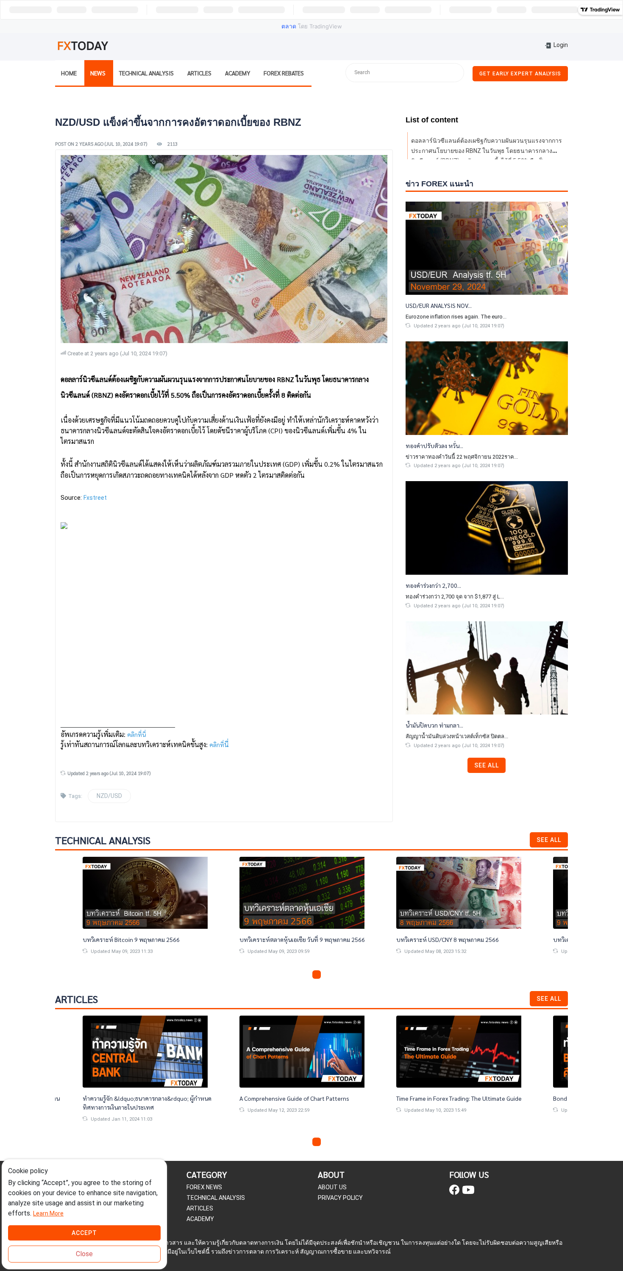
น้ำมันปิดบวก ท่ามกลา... (434, 725)
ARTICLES (199, 1208)
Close (84, 1254)
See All (486, 765)
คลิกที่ (216, 744)
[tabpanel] (311, 912)
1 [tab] (296, 974)
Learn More (48, 1213)
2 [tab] (306, 974)
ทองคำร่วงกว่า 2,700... (433, 585)
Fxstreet (95, 497)
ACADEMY (200, 1219)
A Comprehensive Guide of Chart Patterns (294, 1098)
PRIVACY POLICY (340, 1197)
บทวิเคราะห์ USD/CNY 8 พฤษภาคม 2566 (447, 939)
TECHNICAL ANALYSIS (215, 1197)
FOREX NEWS (204, 1187)
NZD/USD (109, 795)
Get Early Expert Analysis (520, 74)
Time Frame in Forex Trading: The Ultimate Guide (459, 1098)
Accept (84, 1232)
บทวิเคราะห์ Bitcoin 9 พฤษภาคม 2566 (131, 939)
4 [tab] (327, 974)
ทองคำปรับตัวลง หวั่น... (434, 445)
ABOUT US (332, 1187)
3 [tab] (316, 974)
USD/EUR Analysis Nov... (439, 305)
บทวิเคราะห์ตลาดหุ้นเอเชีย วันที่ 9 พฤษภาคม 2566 (302, 939)
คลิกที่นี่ (136, 734)
